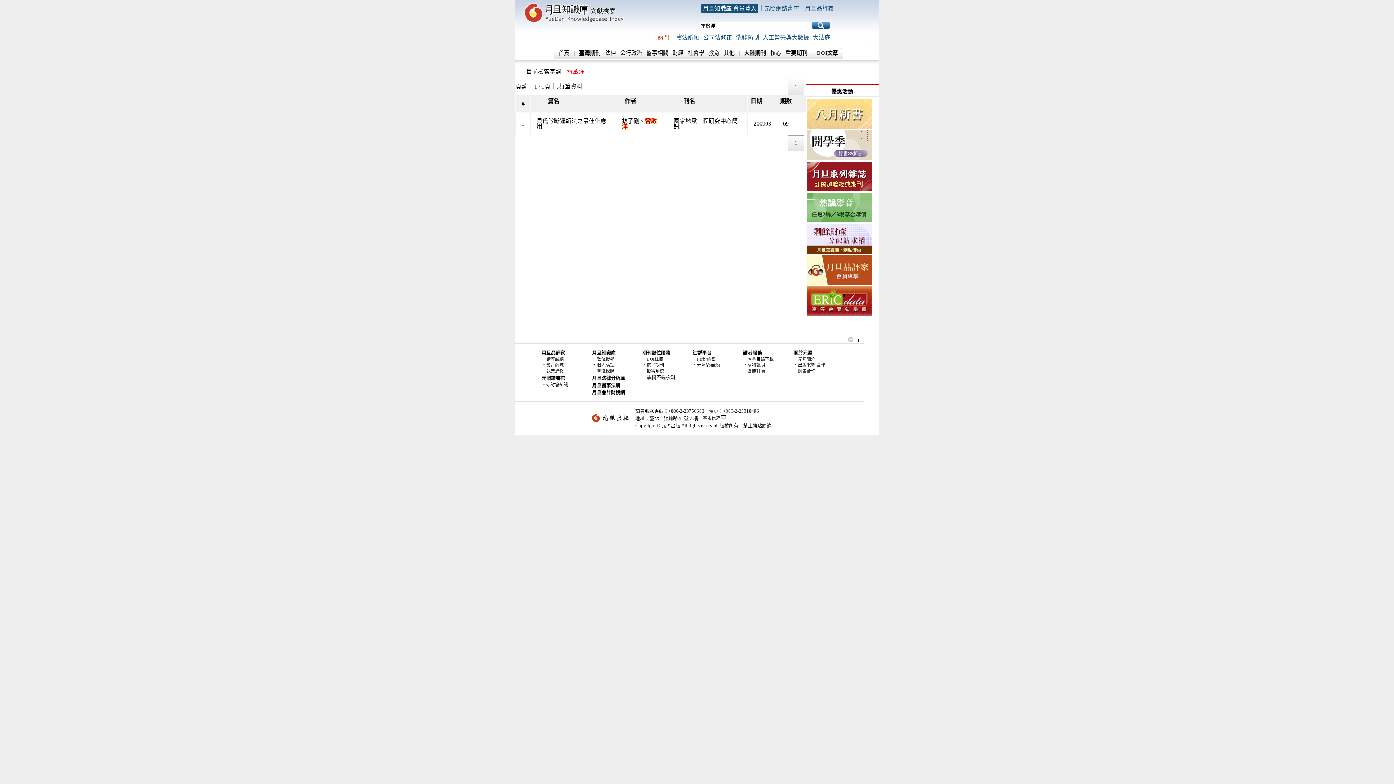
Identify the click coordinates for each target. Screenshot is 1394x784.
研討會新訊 (557, 384)
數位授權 (605, 359)
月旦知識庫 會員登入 (730, 8)
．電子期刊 (653, 365)
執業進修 (555, 371)
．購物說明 (754, 365)
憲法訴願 (688, 37)
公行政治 (631, 53)
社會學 (696, 53)
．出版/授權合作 (809, 365)
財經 (678, 53)
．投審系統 (653, 371)
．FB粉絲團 (704, 359)
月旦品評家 (819, 8)
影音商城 (555, 365)
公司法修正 (717, 37)
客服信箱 (711, 418)
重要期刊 (796, 53)
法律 (610, 53)
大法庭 (821, 37)
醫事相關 (657, 53)
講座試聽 (555, 359)
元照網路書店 (781, 8)
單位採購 (605, 371)
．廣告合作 (804, 371)
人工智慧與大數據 (786, 37)
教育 (714, 53)
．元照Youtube (706, 365)
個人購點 (605, 365)
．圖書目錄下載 (758, 359)
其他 (729, 53)
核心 (775, 53)
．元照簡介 (804, 359)
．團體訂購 (754, 371)
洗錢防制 (747, 37)
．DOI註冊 (652, 359)
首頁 (564, 53)
